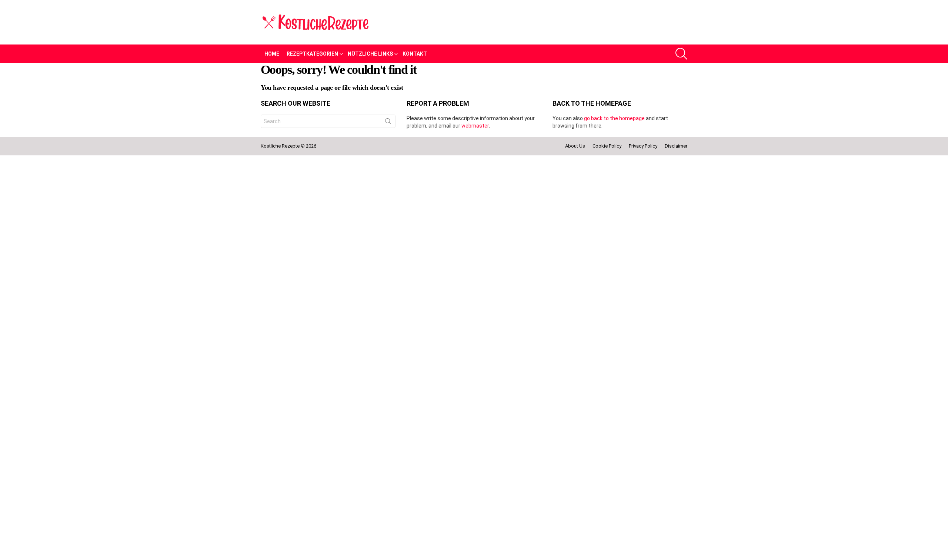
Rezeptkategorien (312, 54)
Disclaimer (676, 146)
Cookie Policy (606, 146)
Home (271, 54)
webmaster (475, 126)
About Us (575, 146)
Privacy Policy (643, 146)
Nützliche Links (370, 54)
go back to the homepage (614, 118)
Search (388, 123)
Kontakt (415, 54)
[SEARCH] (681, 53)
